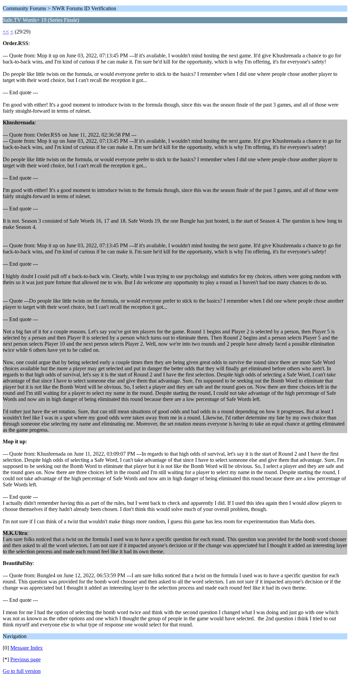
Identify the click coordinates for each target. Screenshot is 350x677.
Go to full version (22, 671)
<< (6, 31)
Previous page (25, 659)
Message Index (26, 648)
